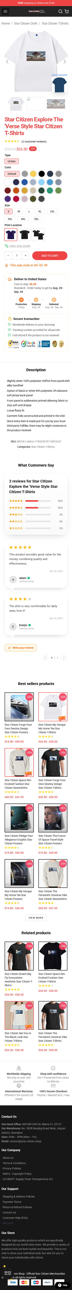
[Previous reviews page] (45, 657)
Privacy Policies (12, 1168)
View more (36, 918)
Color (8, 167)
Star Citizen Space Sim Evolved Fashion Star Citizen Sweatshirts (18, 784)
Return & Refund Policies (17, 1207)
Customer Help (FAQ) (15, 1217)
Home (6, 23)
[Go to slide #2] (36, 104)
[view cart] (66, 11)
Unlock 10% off (7, 1273)
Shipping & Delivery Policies (19, 1196)
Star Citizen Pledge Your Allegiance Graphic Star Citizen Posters (19, 839)
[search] (60, 11)
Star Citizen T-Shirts (55, 23)
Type (8, 155)
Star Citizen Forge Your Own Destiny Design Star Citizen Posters (18, 728)
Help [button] (65, 1285)
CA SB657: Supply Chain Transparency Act (28, 1179)
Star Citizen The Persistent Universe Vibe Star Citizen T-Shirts (52, 1037)
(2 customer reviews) (34, 141)
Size (7, 205)
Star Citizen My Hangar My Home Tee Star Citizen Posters (18, 895)
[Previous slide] (7, 62)
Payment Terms (12, 1201)
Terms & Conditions (14, 1163)
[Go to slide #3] (56, 104)
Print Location (13, 225)
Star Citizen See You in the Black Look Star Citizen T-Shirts (18, 1037)
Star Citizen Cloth (25, 23)
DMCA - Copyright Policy (17, 1173)
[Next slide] (64, 62)
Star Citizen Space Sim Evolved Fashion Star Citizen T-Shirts (51, 977)
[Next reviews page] (63, 657)
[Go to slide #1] (16, 104)
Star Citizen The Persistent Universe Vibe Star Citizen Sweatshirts (52, 895)
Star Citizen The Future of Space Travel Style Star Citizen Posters (51, 839)
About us (8, 1157)
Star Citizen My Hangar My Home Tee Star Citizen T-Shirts (52, 728)
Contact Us (9, 1212)
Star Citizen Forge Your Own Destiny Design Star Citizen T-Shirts (52, 784)
